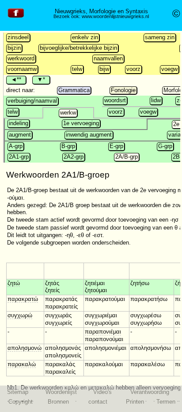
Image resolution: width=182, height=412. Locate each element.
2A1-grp (19, 156)
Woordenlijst (61, 392)
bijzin (14, 48)
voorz (133, 69)
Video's (102, 392)
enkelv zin (85, 37)
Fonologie (123, 90)
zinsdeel (18, 37)
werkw (68, 112)
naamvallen (108, 58)
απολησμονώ (25, 348)
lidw (156, 100)
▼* (41, 79)
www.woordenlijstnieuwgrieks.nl (115, 16)
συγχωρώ (20, 315)
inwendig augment (89, 134)
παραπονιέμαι (103, 331)
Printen (135, 401)
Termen (165, 401)
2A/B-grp (126, 156)
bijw (104, 69)
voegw (169, 69)
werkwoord (21, 58)
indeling (18, 123)
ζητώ (14, 283)
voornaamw (22, 69)
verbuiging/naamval (32, 100)
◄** (16, 79)
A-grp (16, 146)
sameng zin (159, 37)
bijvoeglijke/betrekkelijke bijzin (78, 48)
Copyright (20, 401)
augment (20, 134)
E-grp (116, 146)
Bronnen (58, 401)
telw (77, 69)
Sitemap (17, 392)
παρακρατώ (23, 299)
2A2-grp (73, 156)
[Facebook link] (16, 18)
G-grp (165, 146)
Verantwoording (149, 392)
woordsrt (115, 100)
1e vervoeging (81, 123)
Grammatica (74, 90)
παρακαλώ (22, 364)
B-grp (68, 146)
